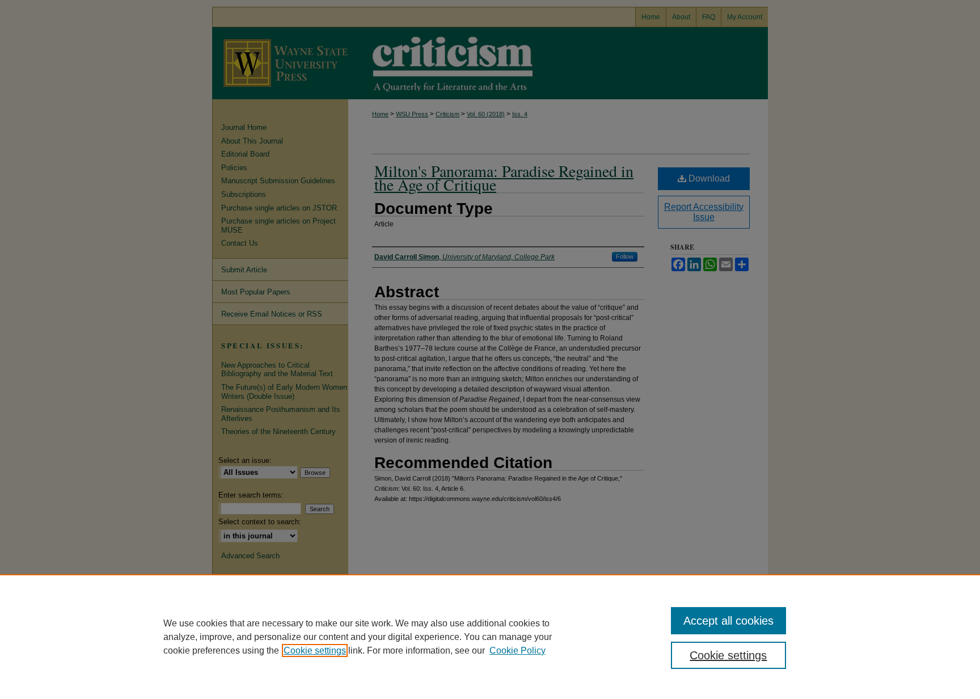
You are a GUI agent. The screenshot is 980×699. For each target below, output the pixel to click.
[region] (490, 636)
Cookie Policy (517, 650)
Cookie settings (315, 650)
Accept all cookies (728, 620)
